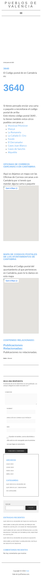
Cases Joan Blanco (17, 146)
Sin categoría (11, 490)
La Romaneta (14, 132)
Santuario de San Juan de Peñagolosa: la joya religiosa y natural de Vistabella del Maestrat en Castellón (20, 532)
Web (8, 427)
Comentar (8, 392)
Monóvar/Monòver (18, 126)
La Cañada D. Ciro (17, 136)
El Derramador (15, 142)
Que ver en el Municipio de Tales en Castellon (20, 521)
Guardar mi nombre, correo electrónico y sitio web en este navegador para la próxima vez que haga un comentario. (21, 440)
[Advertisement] (21, 38)
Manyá (11, 129)
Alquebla (12, 152)
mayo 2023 (10, 470)
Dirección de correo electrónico (19, 417)
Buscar (8, 504)
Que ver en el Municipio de (16, 484)
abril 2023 (9, 474)
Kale (27, 571)
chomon (9, 358)
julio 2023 (9, 464)
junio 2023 (10, 467)
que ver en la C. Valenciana (16, 487)
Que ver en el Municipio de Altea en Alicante (19, 538)
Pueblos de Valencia (21, 4)
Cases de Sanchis (16, 149)
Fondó (11, 139)
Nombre (10, 408)
